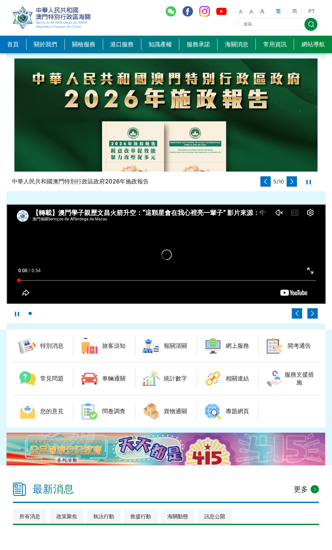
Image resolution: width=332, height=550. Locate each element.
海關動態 (177, 516)
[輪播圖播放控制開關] (308, 181)
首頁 (13, 44)
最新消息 (53, 489)
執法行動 (103, 516)
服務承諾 (198, 44)
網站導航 (313, 44)
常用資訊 (275, 44)
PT (311, 11)
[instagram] (204, 11)
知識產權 (160, 44)
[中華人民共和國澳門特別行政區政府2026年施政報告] (165, 114)
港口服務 (122, 44)
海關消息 (236, 44)
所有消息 (29, 516)
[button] (265, 181)
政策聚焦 (66, 516)
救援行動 (140, 516)
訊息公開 (214, 516)
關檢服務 (83, 44)
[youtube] (221, 11)
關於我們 (45, 44)
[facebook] (188, 11)
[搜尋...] (310, 24)
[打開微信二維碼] (171, 11)
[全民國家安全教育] (165, 449)
